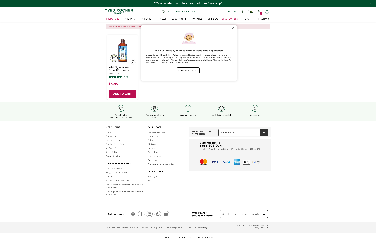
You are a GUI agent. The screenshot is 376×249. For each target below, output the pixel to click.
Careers (109, 176)
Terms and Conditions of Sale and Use (122, 228)
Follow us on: (116, 214)
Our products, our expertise (161, 164)
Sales (150, 140)
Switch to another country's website (240, 214)
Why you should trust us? (118, 172)
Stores (188, 228)
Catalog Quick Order (115, 144)
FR (234, 11)
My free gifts (111, 148)
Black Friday (154, 136)
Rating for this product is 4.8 (115, 76)
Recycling (152, 160)
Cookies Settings (188, 71)
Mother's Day (154, 148)
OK (263, 132)
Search (163, 11)
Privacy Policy (157, 228)
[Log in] (259, 11)
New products (154, 156)
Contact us (111, 136)
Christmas (152, 144)
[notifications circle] (261, 13)
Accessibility (111, 152)
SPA (150, 180)
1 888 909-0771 (211, 145)
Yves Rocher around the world (202, 214)
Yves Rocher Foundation (117, 180)
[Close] (232, 28)
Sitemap (144, 228)
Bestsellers (153, 152)
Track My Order (113, 140)
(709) (126, 77)
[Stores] (242, 11)
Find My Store (154, 176)
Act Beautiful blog (156, 132)
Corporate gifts (113, 156)
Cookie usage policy (174, 228)
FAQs (108, 132)
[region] (189, 53)
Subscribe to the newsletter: (201, 132)
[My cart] (267, 11)
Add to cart (122, 93)
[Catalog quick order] (250, 11)
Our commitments (115, 168)
